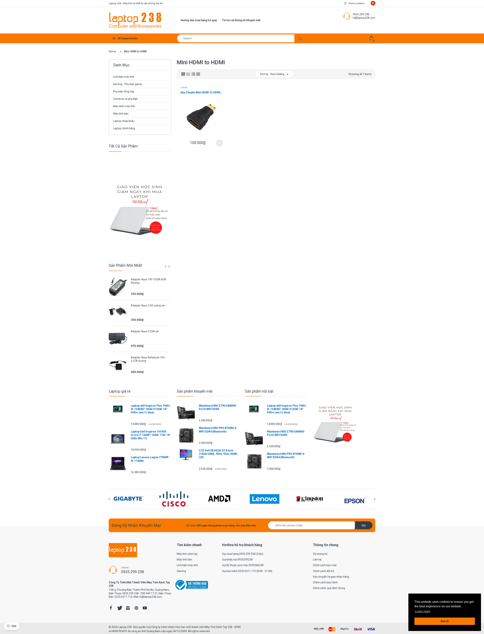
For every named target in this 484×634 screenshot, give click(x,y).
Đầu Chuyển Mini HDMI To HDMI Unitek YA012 (202, 92)
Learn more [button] (422, 611)
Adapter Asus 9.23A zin (145, 331)
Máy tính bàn (120, 113)
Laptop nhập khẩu (123, 120)
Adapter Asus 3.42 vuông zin (148, 305)
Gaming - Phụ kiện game (127, 84)
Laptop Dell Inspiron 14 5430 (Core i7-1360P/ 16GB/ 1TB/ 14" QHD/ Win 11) (150, 435)
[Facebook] (111, 608)
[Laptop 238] (135, 20)
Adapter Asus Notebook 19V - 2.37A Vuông (148, 359)
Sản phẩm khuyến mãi (195, 391)
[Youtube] (145, 608)
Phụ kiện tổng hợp (123, 91)
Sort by (264, 74)
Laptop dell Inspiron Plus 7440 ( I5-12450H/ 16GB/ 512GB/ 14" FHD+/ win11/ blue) (150, 409)
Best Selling (277, 74)
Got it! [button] (445, 621)
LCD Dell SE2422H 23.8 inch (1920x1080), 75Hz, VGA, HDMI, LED (218, 454)
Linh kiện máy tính (123, 76)
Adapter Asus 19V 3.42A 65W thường (148, 281)
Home (112, 51)
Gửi (364, 525)
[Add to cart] (219, 143)
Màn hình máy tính (124, 106)
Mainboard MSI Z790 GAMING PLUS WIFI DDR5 (217, 407)
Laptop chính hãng (124, 128)
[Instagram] (128, 608)
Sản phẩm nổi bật (259, 391)
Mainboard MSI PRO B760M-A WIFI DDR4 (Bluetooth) (217, 429)
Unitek (184, 87)
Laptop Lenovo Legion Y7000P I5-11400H (150, 459)
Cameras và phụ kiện (125, 98)
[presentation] (165, 266)
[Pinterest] (136, 608)
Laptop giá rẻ (120, 391)
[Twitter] (119, 608)
